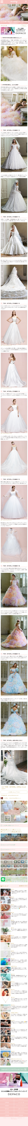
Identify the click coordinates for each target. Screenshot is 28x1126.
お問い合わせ (21, 1108)
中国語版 (7, 1115)
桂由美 (3, 829)
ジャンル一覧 (21, 1102)
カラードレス (17, 829)
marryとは (21, 1099)
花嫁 (14, 831)
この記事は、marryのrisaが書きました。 (12, 798)
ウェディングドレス (6, 831)
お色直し (19, 831)
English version (21, 1112)
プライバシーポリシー (21, 1105)
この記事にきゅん (14, 792)
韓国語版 (21, 1115)
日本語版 (7, 1112)
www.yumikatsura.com (7, 81)
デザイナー (9, 829)
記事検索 (7, 1102)
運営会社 (7, 1108)
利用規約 (7, 1105)
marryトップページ (7, 1099)
